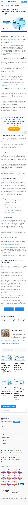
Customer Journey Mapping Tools (17, 88)
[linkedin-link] (23, 418)
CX (6, 5)
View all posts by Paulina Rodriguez (10, 343)
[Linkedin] (4, 320)
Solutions (4, 440)
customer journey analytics (7, 244)
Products (4, 429)
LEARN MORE (9, 309)
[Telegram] (23, 320)
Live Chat (10, 421)
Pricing (3, 434)
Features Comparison (6, 437)
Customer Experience (14, 5)
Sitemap (24, 498)
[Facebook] (9, 320)
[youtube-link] (25, 418)
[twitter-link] (20, 418)
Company (4, 443)
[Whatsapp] (19, 320)
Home (2, 5)
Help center (4, 421)
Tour (3, 426)
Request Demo (14, 129)
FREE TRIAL (19, 309)
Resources (4, 432)
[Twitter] (14, 320)
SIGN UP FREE (23, 1)
